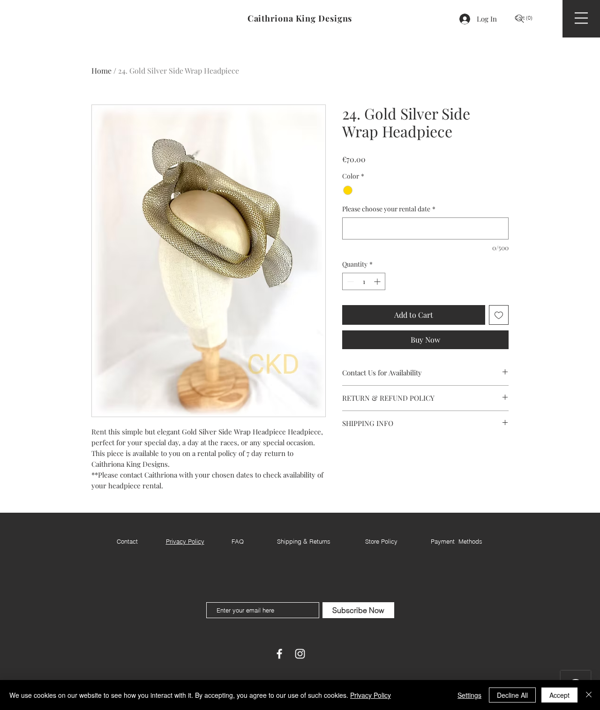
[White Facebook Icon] (279, 653)
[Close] (588, 695)
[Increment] (378, 281)
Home (101, 70)
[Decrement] (349, 281)
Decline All (512, 695)
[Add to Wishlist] (499, 315)
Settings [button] (469, 695)
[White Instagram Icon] (300, 653)
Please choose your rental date (388, 208)
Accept (559, 695)
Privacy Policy (370, 695)
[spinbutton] (363, 281)
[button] (527, 18)
